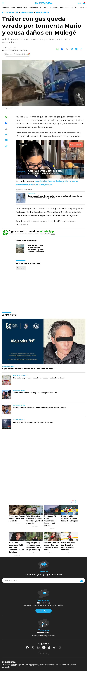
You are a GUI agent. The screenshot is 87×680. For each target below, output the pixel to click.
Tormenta (42, 12)
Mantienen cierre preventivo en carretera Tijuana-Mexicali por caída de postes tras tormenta (36, 250)
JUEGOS (5, 7)
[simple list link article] (43, 342)
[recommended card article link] (20, 198)
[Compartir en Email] (76, 49)
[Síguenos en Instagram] (38, 647)
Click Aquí (43, 611)
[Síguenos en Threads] (54, 647)
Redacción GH (10, 48)
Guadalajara (33, 7)
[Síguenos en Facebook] (27, 647)
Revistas (75, 7)
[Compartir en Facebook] (62, 49)
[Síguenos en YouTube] (44, 647)
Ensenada (27, 12)
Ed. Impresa (64, 7)
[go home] (43, 662)
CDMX (13, 7)
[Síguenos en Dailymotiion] (60, 647)
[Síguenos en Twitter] (32, 647)
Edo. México (22, 7)
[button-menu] (3, 2)
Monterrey (44, 7)
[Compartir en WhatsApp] (57, 49)
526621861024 (43, 603)
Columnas (54, 7)
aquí (53, 234)
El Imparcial (10, 12)
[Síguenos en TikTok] (49, 647)
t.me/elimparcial (43, 633)
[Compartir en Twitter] (66, 49)
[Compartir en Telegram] (71, 49)
